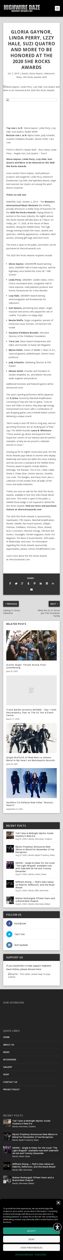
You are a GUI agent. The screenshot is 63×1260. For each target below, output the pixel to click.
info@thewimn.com (45, 548)
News (19, 77)
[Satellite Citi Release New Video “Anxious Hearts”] (31, 783)
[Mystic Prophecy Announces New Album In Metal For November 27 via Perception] (10, 849)
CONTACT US (10, 1082)
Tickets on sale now (16, 194)
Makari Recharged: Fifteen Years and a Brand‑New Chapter (35, 899)
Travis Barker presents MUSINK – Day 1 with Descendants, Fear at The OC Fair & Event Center (31, 712)
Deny (31, 1239)
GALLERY (7, 1067)
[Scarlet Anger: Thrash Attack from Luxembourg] (31, 645)
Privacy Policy (40, 1254)
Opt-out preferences (24, 1254)
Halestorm (49, 73)
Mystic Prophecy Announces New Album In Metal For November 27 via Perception (34, 849)
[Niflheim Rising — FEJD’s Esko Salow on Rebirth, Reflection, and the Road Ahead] (10, 884)
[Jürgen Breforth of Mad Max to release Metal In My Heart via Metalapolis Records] (31, 738)
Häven (38, 874)
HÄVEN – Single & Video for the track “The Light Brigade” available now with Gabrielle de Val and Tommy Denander (35, 867)
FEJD (37, 890)
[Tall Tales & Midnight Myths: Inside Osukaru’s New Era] (10, 835)
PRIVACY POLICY (11, 1089)
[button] (58, 1202)
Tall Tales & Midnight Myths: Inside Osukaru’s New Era (34, 834)
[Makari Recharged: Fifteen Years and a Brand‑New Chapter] (10, 900)
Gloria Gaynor (36, 73)
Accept (31, 1230)
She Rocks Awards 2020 (35, 77)
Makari (47, 904)
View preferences (32, 1247)
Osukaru (48, 839)
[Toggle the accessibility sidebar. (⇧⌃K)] (57, 1227)
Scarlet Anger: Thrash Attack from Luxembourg (26, 666)
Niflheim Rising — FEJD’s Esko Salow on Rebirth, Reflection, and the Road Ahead (34, 884)
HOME (6, 1037)
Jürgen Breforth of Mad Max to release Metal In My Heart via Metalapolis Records (30, 759)
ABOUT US (8, 1044)
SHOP (6, 1074)
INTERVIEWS (9, 1059)
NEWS (6, 1052)
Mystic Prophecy (42, 855)
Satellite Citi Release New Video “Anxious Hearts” (29, 804)
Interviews (39, 839)
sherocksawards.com (30, 248)
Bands (25, 73)
